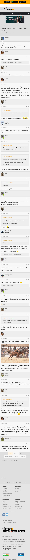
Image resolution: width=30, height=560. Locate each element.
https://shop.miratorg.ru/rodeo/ (10, 132)
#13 (28, 279)
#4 (28, 84)
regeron (3, 33)
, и (12, 62)
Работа (4, 503)
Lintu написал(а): (7, 110)
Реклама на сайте (7, 520)
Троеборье (5, 491)
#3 (28, 72)
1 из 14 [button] (10, 453)
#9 (28, 198)
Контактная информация (9, 522)
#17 (28, 379)
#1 (28, 43)
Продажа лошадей (7, 508)
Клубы (17, 488)
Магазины (18, 490)
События (17, 504)
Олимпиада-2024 (7, 493)
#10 (28, 213)
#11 (28, 236)
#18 (28, 395)
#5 (28, 106)
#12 (28, 264)
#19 (28, 423)
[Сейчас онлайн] (3, 138)
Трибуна (17, 503)
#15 (28, 314)
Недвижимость (6, 506)
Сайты (17, 491)
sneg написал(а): (7, 145)
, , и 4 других (12, 254)
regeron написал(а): (7, 318)
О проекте (5, 519)
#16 (28, 338)
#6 (28, 127)
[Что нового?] (25, 13)
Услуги (4, 501)
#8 (28, 178)
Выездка (4, 488)
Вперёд (16, 453)
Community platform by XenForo (15, 482)
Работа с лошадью (20, 501)
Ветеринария (18, 506)
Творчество (18, 508)
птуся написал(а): (7, 182)
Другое (4, 497)
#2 (28, 56)
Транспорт (5, 504)
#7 (28, 141)
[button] (2, 13)
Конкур (4, 490)
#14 (28, 295)
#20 (28, 443)
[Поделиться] (27, 43)
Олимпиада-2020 (7, 495)
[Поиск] (28, 13)
